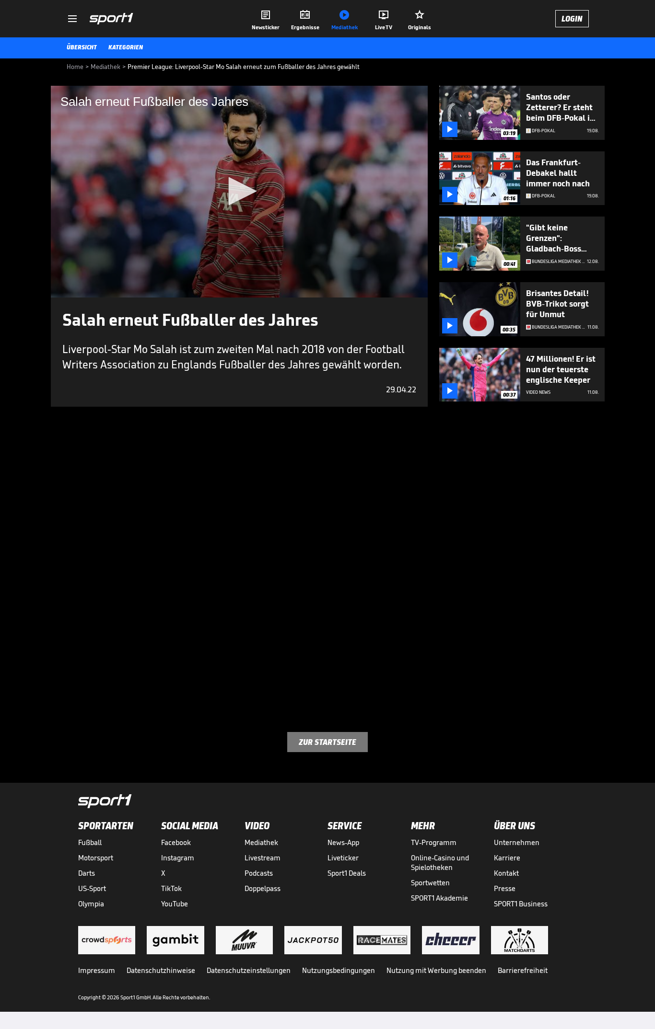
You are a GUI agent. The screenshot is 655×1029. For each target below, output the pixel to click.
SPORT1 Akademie (439, 898)
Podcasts (259, 873)
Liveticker (343, 857)
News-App (343, 842)
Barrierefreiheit (523, 970)
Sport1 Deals (347, 873)
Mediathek (261, 842)
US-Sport (92, 888)
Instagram (177, 857)
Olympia (91, 903)
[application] (239, 191)
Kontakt (506, 873)
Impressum (96, 970)
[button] (239, 191)
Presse (504, 888)
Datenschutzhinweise (161, 970)
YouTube (174, 903)
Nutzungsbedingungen (338, 970)
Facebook (176, 842)
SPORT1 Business (521, 903)
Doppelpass (263, 888)
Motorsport (95, 857)
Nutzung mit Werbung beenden (436, 970)
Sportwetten (430, 882)
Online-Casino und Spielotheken (440, 862)
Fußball (90, 842)
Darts (86, 873)
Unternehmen (516, 842)
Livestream (263, 857)
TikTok (171, 888)
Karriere (507, 857)
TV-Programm (433, 842)
